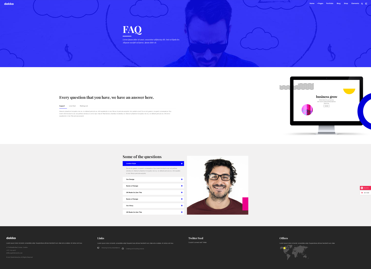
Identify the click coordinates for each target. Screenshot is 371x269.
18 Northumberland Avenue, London (17, 247)
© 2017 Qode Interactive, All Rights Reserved (19, 257)
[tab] (63, 105)
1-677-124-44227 (11, 250)
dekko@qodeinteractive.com (14, 253)
